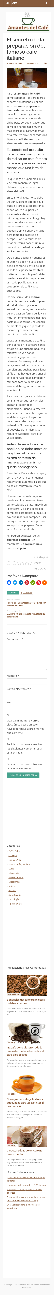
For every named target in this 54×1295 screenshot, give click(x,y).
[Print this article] (32, 582)
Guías (11, 868)
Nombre (13, 675)
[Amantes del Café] (28, 21)
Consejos (12, 855)
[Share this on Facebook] (9, 582)
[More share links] (44, 582)
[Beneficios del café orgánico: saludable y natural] (27, 985)
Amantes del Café (14, 63)
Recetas (12, 890)
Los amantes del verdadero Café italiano (26, 1185)
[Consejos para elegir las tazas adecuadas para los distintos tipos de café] (27, 1084)
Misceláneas (14, 881)
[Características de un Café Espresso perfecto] (27, 1136)
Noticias (12, 886)
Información (14, 873)
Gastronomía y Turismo (19, 864)
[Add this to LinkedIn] (21, 582)
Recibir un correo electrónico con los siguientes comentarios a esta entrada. (27, 748)
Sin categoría (14, 895)
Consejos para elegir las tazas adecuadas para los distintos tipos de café (26, 1103)
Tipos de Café (26, 592)
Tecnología (13, 899)
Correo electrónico (19, 689)
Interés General (15, 877)
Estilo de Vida (14, 860)
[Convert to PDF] (38, 582)
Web (9, 702)
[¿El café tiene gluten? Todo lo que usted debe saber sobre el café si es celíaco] (27, 1033)
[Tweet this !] (15, 582)
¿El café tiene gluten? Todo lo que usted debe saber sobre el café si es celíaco (25, 1051)
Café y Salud (14, 851)
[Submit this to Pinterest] (26, 582)
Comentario (15, 639)
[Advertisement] (27, 814)
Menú (15, 3)
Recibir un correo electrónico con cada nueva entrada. (27, 766)
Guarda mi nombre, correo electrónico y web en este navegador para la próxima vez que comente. (25, 727)
